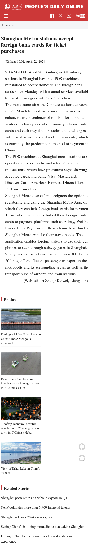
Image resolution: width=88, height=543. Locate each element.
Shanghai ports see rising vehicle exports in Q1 (34, 497)
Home (6, 25)
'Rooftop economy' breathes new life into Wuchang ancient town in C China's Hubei (20, 428)
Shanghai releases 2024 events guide (27, 517)
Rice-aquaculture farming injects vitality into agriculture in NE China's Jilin (20, 383)
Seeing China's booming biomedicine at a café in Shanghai (42, 526)
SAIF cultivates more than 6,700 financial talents (35, 507)
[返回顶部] (82, 458)
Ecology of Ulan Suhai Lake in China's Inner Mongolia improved (21, 338)
